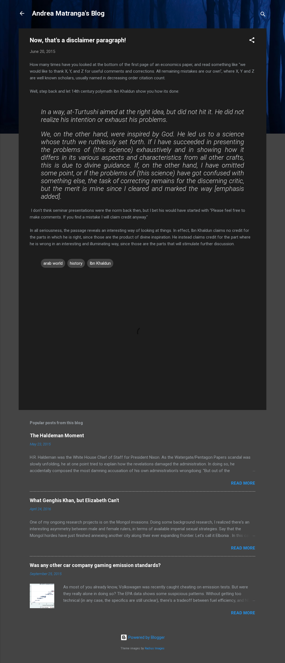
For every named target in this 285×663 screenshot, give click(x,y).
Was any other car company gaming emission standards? (95, 565)
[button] (252, 41)
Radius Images (154, 648)
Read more (243, 483)
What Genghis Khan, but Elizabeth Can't (74, 500)
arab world (53, 263)
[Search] (263, 15)
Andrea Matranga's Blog (68, 13)
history (76, 263)
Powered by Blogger (146, 637)
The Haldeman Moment (57, 435)
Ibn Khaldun (100, 263)
